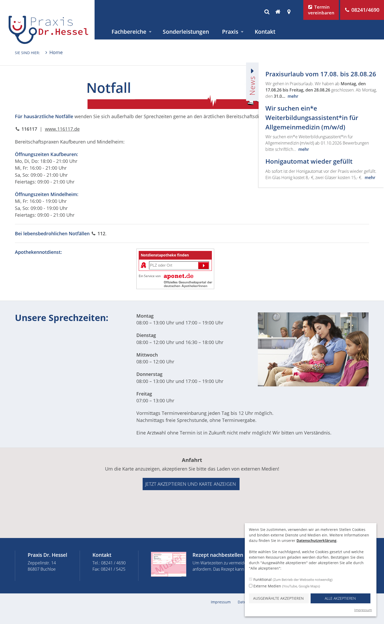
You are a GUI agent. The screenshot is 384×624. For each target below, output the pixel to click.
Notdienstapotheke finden (165, 255)
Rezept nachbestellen (218, 555)
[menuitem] (130, 31)
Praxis (230, 31)
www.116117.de (62, 129)
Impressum (221, 601)
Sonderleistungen (186, 31)
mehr (293, 96)
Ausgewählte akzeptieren (278, 598)
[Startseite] (278, 12)
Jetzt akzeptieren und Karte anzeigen (190, 484)
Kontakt (265, 31)
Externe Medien (286, 585)
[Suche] (266, 12)
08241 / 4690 (113, 563)
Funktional (292, 579)
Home (56, 52)
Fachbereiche (129, 31)
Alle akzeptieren (340, 598)
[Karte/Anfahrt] (289, 12)
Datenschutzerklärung (316, 540)
